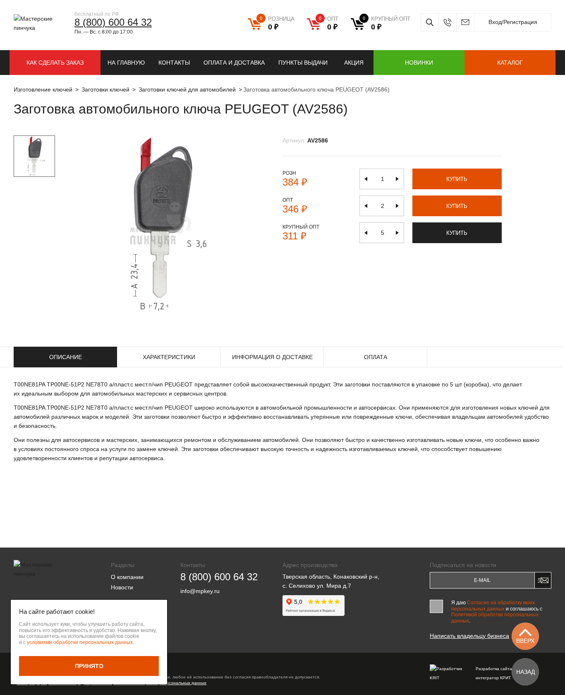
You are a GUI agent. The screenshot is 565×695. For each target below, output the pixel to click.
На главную (126, 62)
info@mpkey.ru (465, 22)
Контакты (174, 62)
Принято (89, 666)
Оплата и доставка (234, 62)
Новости (122, 587)
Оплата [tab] (375, 357)
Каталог (510, 62)
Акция (354, 62)
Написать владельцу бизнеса (469, 636)
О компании (127, 577)
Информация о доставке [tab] (272, 357)
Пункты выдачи (303, 62)
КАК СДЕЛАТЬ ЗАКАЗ (55, 62)
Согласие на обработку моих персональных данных (493, 605)
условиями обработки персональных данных (80, 642)
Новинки (419, 62)
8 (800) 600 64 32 (113, 22)
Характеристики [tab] (169, 357)
